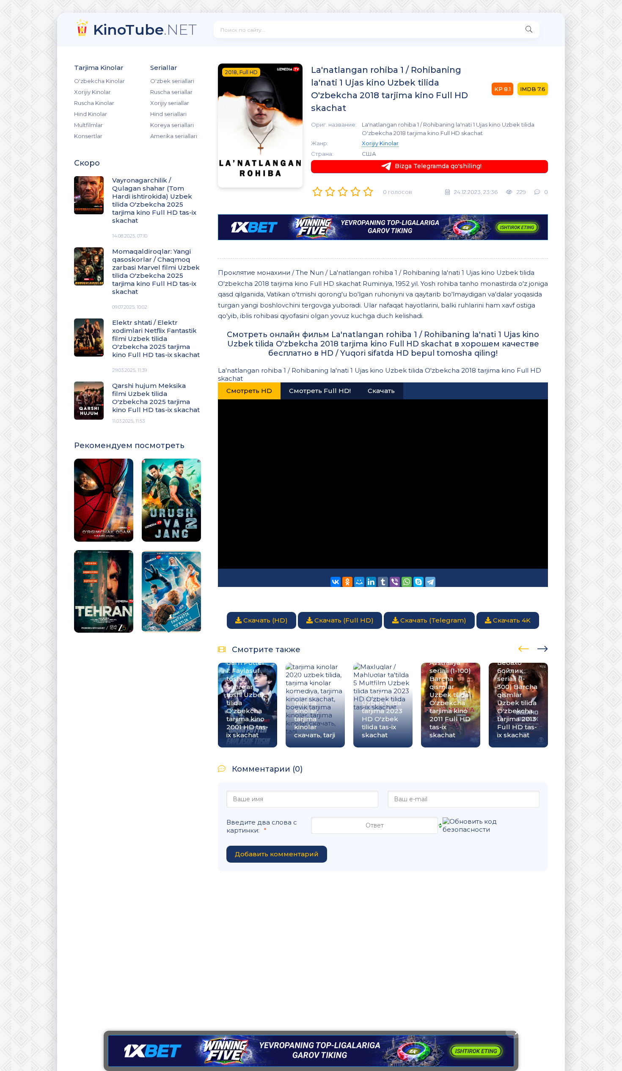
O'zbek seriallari (172, 80)
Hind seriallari (168, 114)
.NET (145, 29)
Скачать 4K (511, 620)
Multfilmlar (88, 125)
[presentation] (523, 647)
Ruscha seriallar (171, 92)
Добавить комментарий (277, 854)
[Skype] (418, 582)
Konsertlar (88, 136)
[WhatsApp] (407, 582)
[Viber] (395, 582)
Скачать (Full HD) (343, 620)
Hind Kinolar (90, 114)
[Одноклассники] (347, 582)
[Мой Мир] (359, 582)
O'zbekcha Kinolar (99, 80)
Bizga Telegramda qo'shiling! (438, 166)
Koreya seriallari (172, 125)
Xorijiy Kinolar (92, 92)
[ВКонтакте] (335, 582)
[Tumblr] (383, 582)
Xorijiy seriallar (169, 103)
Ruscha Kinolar (94, 103)
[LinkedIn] (371, 582)
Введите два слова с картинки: (261, 826)
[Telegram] (430, 582)
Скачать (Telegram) (432, 620)
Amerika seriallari (173, 136)
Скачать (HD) (265, 620)
